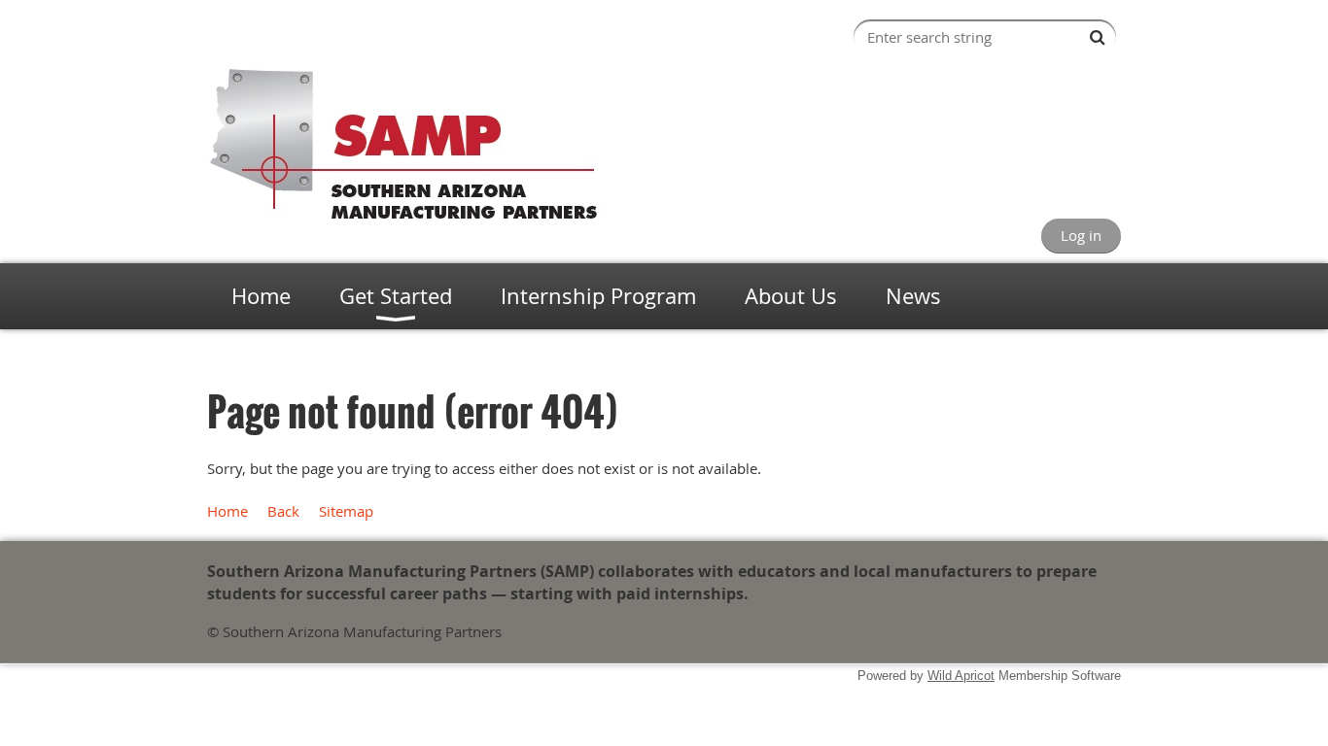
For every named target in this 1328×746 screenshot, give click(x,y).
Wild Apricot (961, 675)
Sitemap (346, 511)
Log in (1081, 235)
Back (283, 511)
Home (227, 511)
